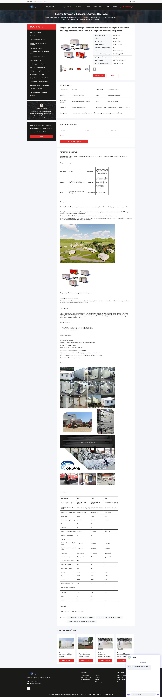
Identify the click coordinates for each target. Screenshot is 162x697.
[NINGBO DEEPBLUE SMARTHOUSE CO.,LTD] (32, 6)
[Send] (157, 694)
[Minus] (158, 657)
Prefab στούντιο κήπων (36, 48)
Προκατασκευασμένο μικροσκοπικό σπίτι (39, 52)
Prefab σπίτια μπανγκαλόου (37, 67)
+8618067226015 (41, 132)
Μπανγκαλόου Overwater (37, 74)
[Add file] (128, 694)
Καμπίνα (32, 95)
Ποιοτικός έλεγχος (85, 679)
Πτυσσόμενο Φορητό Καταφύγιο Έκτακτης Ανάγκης (65, 654)
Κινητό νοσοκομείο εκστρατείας (39, 92)
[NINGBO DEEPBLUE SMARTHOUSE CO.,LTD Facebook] (128, 1)
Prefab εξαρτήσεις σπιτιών (37, 39)
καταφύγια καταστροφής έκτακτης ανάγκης (81, 617)
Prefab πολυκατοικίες (36, 88)
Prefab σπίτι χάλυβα (35, 32)
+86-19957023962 (48, 128)
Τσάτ (41, 137)
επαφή (82, 681)
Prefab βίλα (33, 36)
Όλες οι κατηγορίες (122, 681)
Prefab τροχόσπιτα (35, 60)
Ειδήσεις (97, 675)
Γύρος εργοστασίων (86, 677)
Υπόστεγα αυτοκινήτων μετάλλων (39, 85)
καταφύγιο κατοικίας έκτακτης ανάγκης (110, 617)
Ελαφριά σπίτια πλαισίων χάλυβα (39, 78)
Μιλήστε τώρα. (99, 75)
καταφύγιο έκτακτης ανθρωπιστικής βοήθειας (82, 621)
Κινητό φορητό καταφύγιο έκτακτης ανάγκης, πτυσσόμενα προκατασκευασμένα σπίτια (123, 655)
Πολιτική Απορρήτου (100, 681)
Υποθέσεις (97, 677)
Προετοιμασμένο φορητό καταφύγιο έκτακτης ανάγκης (84, 654)
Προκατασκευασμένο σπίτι (37, 56)
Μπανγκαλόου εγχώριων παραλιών (39, 71)
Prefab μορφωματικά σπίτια (38, 64)
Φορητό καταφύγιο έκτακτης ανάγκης (65, 17)
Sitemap (97, 679)
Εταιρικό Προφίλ (85, 675)
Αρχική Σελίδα (49, 17)
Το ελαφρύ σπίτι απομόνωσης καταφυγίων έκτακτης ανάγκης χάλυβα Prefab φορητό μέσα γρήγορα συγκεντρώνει (104, 655)
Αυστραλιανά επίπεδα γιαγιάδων (39, 81)
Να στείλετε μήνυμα (74, 142)
